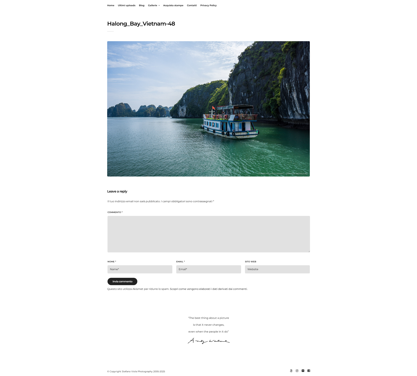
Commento (115, 212)
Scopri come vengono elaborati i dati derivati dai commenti (208, 289)
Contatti (192, 5)
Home (110, 5)
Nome (112, 261)
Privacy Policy (208, 5)
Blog (141, 5)
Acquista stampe (173, 5)
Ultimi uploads (126, 5)
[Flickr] (303, 370)
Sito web (250, 261)
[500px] (291, 370)
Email (180, 261)
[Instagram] (297, 370)
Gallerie (152, 5)
